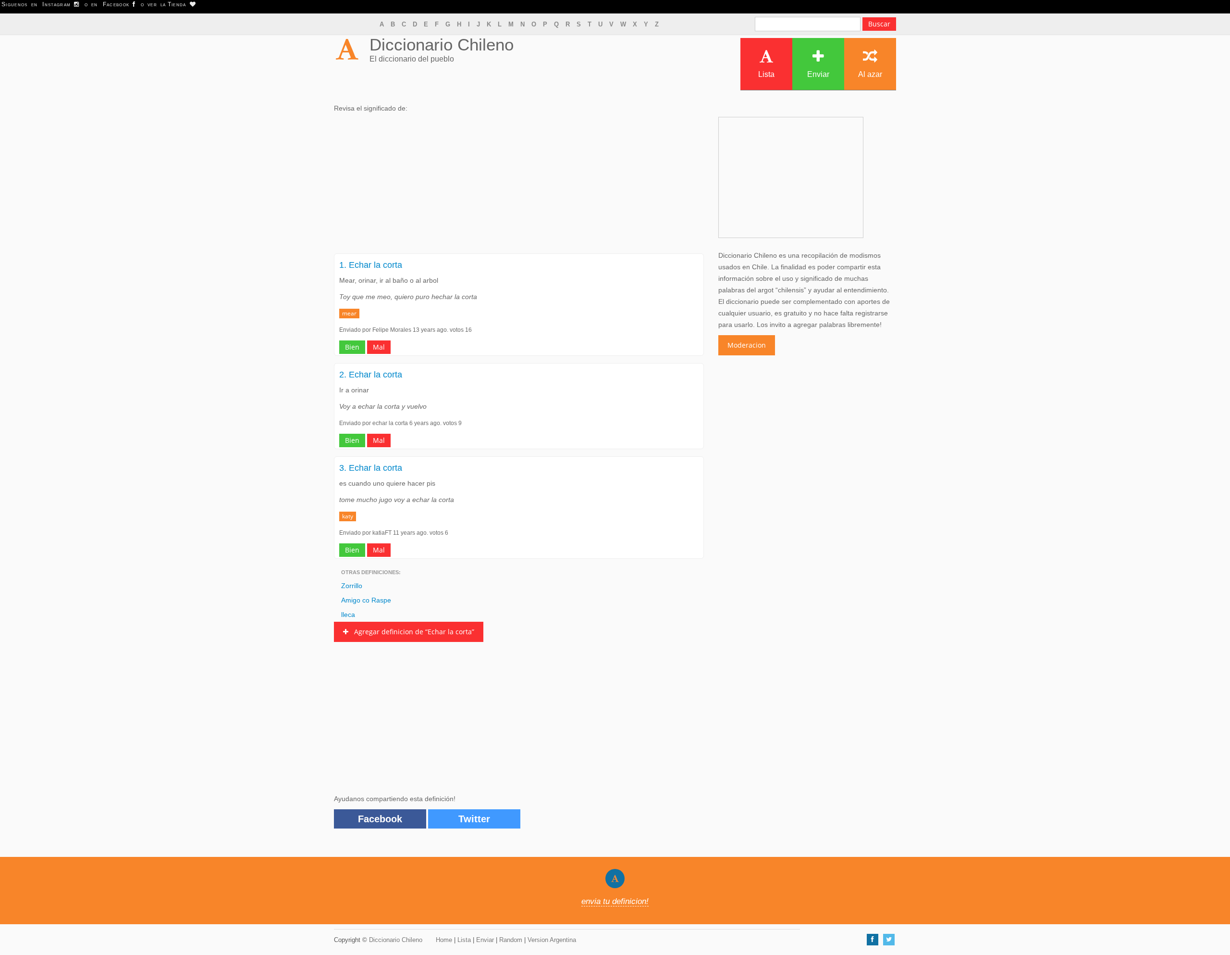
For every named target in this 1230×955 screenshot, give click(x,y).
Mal (379, 347)
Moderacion (746, 345)
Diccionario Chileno (441, 44)
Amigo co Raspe (366, 600)
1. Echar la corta (370, 265)
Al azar (870, 74)
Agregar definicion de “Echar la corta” (411, 631)
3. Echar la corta (370, 468)
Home (444, 939)
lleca (348, 614)
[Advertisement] (519, 186)
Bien (352, 347)
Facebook (380, 819)
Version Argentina (552, 939)
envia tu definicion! (615, 901)
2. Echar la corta (370, 374)
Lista (766, 74)
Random (510, 939)
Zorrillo (351, 586)
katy (347, 516)
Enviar (818, 74)
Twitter (474, 819)
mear (349, 313)
